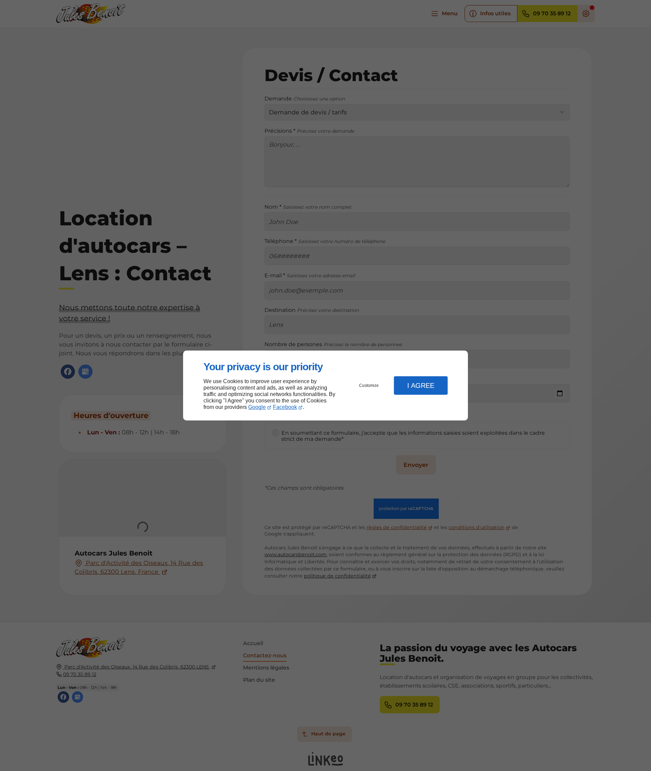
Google (257, 407)
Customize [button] (369, 385)
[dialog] (325, 386)
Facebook (285, 407)
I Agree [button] (420, 385)
